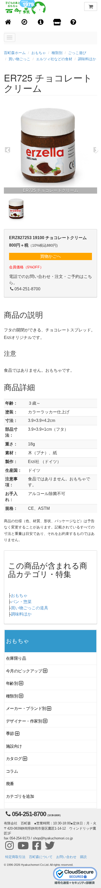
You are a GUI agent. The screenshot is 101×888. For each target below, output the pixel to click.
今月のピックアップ (24, 671)
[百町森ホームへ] (8, 22)
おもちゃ (38, 53)
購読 (83, 857)
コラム (12, 771)
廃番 (10, 783)
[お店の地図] (24, 22)
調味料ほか (87, 59)
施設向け (14, 746)
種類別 (57, 53)
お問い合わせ (66, 857)
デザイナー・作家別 (24, 721)
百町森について (41, 857)
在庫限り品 (16, 658)
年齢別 (12, 683)
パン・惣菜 (21, 601)
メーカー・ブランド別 (26, 708)
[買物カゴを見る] (90, 6)
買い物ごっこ (19, 59)
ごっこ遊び (77, 53)
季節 (10, 733)
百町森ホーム (15, 53)
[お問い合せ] (73, 22)
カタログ (14, 758)
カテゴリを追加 (20, 796)
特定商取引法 (15, 857)
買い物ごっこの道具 (29, 608)
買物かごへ (50, 256)
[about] (57, 22)
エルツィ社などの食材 (54, 59)
